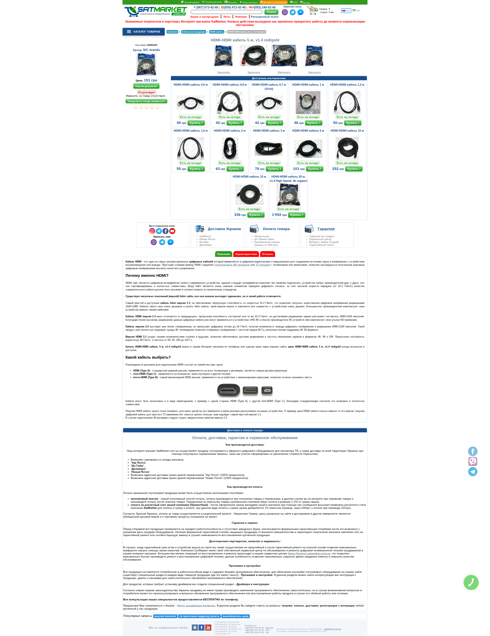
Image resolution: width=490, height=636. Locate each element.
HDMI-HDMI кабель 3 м (269, 130)
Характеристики (246, 254)
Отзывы (267, 254)
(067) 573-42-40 (207, 7)
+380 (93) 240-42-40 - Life (257, 632)
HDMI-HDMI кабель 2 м (230, 130)
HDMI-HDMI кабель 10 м (347, 130)
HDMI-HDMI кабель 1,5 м (191, 130)
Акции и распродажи (204, 16)
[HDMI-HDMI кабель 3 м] (269, 159)
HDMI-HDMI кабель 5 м (308, 130)
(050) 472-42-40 (235, 7)
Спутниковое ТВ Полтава (227, 622)
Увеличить (223, 72)
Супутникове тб (222, 633)
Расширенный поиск (264, 16)
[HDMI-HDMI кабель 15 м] (249, 205)
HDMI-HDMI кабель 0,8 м (230, 84)
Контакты (232, 2)
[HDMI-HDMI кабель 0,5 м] (190, 113)
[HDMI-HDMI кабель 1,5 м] (190, 159)
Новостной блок (250, 2)
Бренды (306, 3)
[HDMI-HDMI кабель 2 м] (229, 159)
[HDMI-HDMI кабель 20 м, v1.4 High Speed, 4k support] (288, 205)
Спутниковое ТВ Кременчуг (228, 629)
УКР (357, 11)
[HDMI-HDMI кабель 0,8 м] (229, 113)
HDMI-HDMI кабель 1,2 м (347, 84)
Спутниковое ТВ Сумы (226, 631)
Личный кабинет (191, 2)
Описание (223, 254)
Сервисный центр (213, 2)
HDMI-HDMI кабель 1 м (308, 84)
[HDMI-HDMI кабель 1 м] (308, 113)
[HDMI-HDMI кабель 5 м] (308, 159)
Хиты (226, 16)
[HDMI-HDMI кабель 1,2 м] (347, 113)
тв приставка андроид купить (199, 616)
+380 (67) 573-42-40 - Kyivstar (259, 628)
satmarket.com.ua (332, 629)
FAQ (295, 2)
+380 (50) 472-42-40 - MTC (257, 630)
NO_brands (151, 50)
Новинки (241, 16)
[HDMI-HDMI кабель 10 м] (347, 159)
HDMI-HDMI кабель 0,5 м (191, 84)
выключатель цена (235, 616)
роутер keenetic (165, 616)
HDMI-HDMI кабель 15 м (249, 176)
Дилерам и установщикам (275, 2)
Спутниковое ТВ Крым (225, 626)
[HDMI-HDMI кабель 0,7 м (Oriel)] (269, 113)
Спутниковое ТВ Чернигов (227, 624)
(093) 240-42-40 (265, 7)
